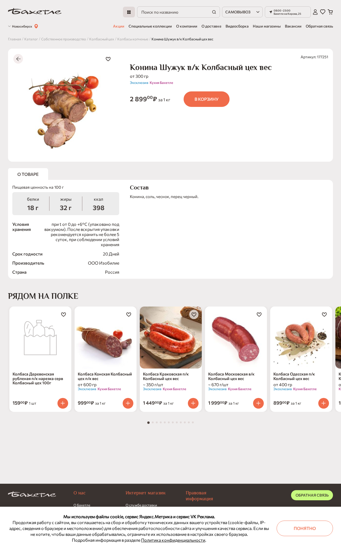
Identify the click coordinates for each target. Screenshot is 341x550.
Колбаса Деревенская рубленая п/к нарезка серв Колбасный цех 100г (38, 378)
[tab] (148, 422)
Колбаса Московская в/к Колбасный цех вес (231, 376)
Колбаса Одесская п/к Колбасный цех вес (294, 376)
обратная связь (312, 495)
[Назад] (18, 59)
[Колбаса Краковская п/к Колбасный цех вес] (171, 338)
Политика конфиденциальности (173, 540)
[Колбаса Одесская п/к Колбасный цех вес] (301, 338)
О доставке (211, 26)
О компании (186, 26)
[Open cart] (330, 12)
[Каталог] (129, 12)
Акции (118, 26)
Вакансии (293, 26)
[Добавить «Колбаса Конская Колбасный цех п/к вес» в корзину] (128, 403)
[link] (34, 12)
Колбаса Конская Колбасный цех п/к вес (105, 376)
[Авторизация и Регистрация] (315, 12)
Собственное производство (63, 39)
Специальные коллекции (150, 26)
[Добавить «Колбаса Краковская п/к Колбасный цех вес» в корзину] (193, 403)
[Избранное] (323, 12)
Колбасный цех (101, 39)
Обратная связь (319, 26)
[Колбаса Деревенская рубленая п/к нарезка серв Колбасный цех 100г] (40, 338)
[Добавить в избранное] (108, 59)
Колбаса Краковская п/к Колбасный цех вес (166, 376)
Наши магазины (267, 26)
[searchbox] (178, 12)
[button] (288, 12)
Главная (14, 39)
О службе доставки (141, 505)
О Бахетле (81, 505)
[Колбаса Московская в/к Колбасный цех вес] (236, 338)
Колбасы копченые (132, 39)
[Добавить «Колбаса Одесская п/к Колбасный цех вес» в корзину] (323, 403)
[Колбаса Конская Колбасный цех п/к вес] (106, 338)
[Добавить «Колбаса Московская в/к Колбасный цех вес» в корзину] (258, 403)
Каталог (31, 39)
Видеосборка (237, 26)
